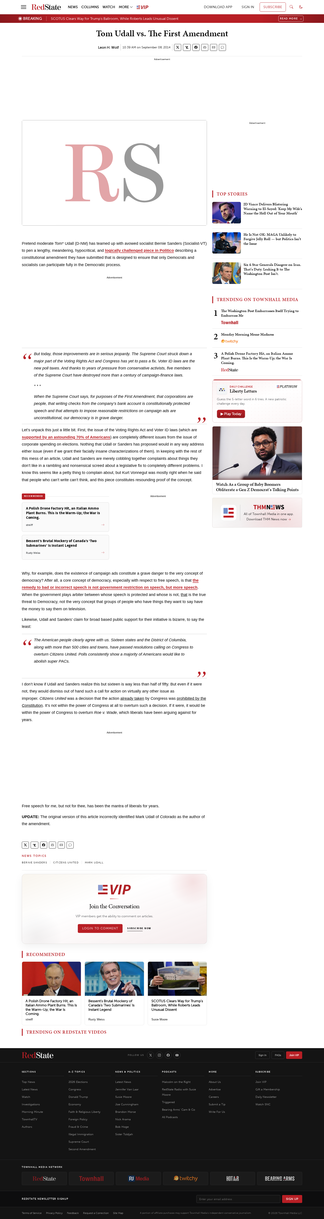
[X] (150, 1055)
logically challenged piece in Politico (139, 250)
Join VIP (294, 1055)
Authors (27, 1126)
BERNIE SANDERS (34, 862)
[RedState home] (37, 1055)
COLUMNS (90, 7)
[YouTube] (177, 1055)
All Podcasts (170, 1117)
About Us (215, 1082)
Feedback (73, 1213)
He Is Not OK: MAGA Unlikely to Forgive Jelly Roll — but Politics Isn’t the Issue (272, 239)
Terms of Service (32, 1213)
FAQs (278, 1055)
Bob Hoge (122, 1126)
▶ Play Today (231, 414)
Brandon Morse (125, 1111)
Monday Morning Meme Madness (247, 334)
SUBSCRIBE (272, 7)
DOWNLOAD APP (218, 7)
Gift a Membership (267, 1089)
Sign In (262, 1055)
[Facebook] (168, 1055)
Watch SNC (262, 1104)
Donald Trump (78, 1096)
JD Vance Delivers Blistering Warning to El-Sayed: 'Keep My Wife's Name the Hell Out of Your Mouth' (273, 209)
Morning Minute (32, 1111)
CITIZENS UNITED (66, 862)
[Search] (291, 7)
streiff (29, 1019)
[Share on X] (177, 47)
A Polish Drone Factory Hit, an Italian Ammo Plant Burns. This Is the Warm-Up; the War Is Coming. (51, 1007)
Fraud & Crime (78, 1126)
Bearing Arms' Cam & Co (178, 1109)
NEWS (73, 7)
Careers (214, 1096)
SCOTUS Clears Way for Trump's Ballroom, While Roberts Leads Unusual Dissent (114, 18)
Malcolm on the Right (176, 1082)
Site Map (118, 1213)
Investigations (31, 1104)
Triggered (168, 1102)
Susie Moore (159, 1019)
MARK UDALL (94, 862)
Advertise (215, 1089)
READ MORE (291, 18)
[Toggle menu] (23, 7)
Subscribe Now (139, 928)
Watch (26, 1096)
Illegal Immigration (81, 1134)
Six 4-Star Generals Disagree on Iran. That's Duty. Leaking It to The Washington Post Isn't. (272, 269)
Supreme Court (79, 1141)
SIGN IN (248, 7)
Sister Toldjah (124, 1134)
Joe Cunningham (126, 1104)
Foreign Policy (78, 1119)
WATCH (108, 7)
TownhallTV (29, 1119)
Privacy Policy (54, 1213)
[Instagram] (159, 1055)
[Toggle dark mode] (301, 7)
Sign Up (292, 1199)
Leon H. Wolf (108, 47)
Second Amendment (82, 1149)
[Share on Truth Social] (187, 47)
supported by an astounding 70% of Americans (66, 437)
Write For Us (217, 1111)
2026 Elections (78, 1082)
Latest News (30, 1089)
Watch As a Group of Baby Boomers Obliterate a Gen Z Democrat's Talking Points (257, 487)
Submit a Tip (217, 1104)
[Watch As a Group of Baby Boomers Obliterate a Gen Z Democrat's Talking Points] (257, 453)
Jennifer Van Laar (127, 1089)
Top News (28, 1082)
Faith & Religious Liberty (84, 1111)
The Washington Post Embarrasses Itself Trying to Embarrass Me (260, 313)
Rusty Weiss (96, 1019)
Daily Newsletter (266, 1096)
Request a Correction (96, 1213)
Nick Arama (123, 1119)
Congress (75, 1089)
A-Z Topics (77, 1072)
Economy (75, 1104)
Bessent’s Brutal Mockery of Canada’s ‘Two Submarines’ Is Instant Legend (111, 1005)
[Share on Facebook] (195, 47)
